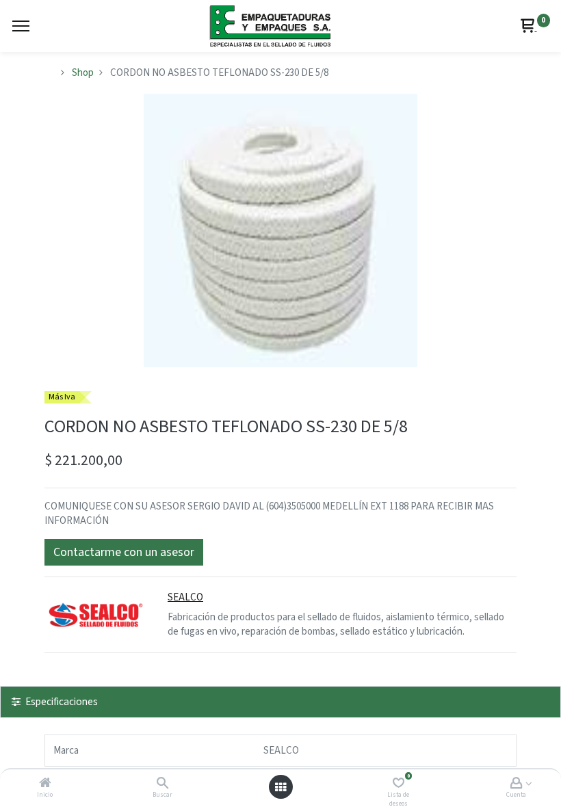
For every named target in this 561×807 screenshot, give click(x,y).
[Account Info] (516, 784)
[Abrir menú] (280, 787)
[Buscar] (162, 784)
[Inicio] (45, 784)
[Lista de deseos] (398, 784)
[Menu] (21, 26)
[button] (123, 552)
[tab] (280, 702)
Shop (83, 73)
